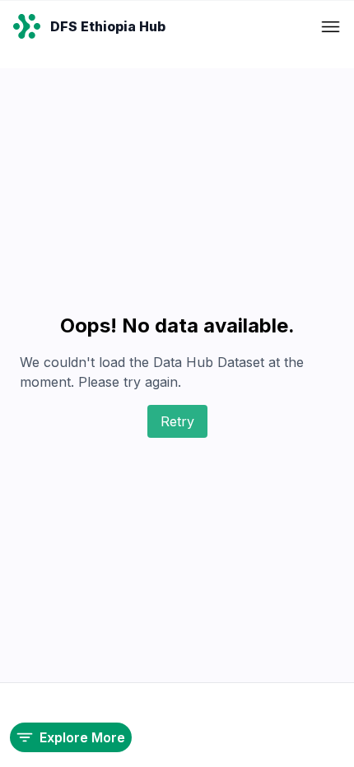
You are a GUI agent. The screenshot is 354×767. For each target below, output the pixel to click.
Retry (177, 421)
